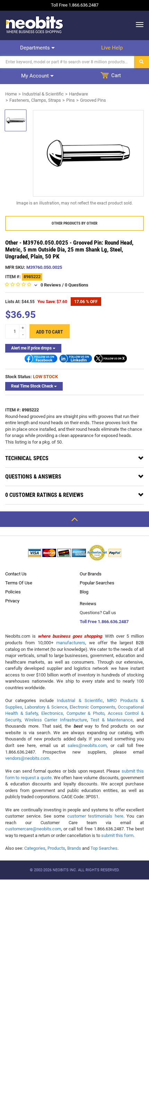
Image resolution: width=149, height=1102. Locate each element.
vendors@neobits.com (27, 758)
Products (56, 848)
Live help (112, 48)
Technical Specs (27, 458)
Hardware (78, 94)
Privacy (12, 600)
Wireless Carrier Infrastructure (56, 719)
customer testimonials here (95, 816)
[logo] (34, 24)
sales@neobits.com (87, 745)
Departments (35, 48)
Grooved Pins (93, 100)
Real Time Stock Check (32, 386)
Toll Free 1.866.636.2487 (104, 621)
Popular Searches (97, 582)
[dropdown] (138, 24)
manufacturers (70, 642)
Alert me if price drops (32, 348)
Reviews (88, 603)
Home (11, 94)
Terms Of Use (18, 582)
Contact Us (16, 573)
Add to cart (49, 332)
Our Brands (91, 573)
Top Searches (103, 848)
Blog (84, 591)
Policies (13, 591)
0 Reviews (51, 285)
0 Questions (76, 285)
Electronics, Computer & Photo (72, 713)
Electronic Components (92, 707)
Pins (70, 100)
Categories (34, 848)
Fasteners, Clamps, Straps (35, 100)
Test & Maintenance (111, 719)
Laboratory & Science (46, 707)
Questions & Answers (33, 476)
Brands (74, 848)
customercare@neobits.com (33, 828)
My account (35, 76)
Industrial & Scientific (43, 94)
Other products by (74, 223)
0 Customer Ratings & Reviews (44, 495)
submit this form (117, 835)
